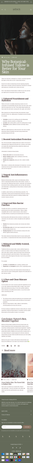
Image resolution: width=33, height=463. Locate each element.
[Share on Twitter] (11, 346)
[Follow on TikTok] (20, 447)
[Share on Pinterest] (15, 346)
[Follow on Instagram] (12, 447)
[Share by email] (19, 346)
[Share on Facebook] (8, 346)
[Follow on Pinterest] (16, 447)
